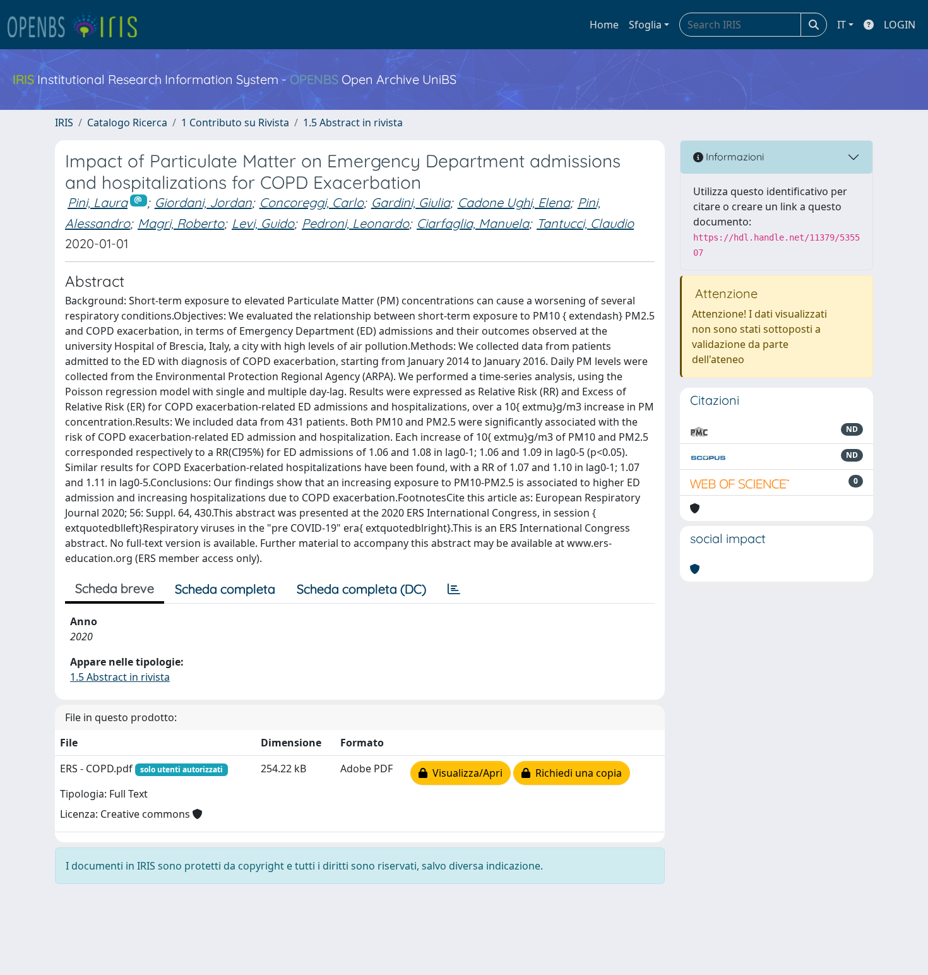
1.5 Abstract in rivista (353, 122)
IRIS (64, 122)
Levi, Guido (263, 223)
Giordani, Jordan (203, 202)
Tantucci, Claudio (585, 223)
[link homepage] (78, 24)
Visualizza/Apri (465, 773)
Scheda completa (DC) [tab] (361, 589)
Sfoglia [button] (645, 25)
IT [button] (841, 25)
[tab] (454, 589)
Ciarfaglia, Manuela (473, 223)
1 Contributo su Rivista (235, 122)
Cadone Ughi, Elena (514, 202)
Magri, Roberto (181, 223)
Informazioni (733, 156)
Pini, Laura (98, 202)
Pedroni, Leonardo (355, 223)
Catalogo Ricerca (127, 122)
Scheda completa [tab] (225, 589)
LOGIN (899, 25)
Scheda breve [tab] (114, 588)
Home (604, 25)
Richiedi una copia (576, 773)
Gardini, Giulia (410, 202)
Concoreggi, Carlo (311, 202)
